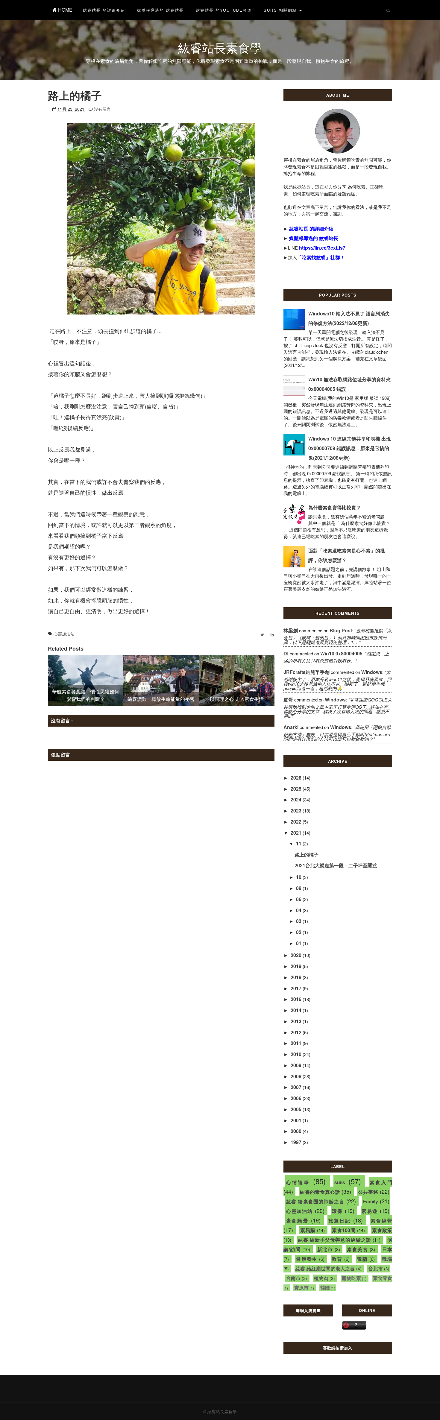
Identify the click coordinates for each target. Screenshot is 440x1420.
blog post (341, 630)
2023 (297, 810)
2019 (297, 966)
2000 (297, 1131)
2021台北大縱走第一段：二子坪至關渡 (336, 865)
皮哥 (288, 699)
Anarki (290, 727)
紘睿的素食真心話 (320, 1191)
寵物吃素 (351, 1278)
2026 (297, 777)
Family (370, 1201)
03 (299, 921)
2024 (297, 799)
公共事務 (368, 1191)
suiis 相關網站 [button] (281, 10)
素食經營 (381, 1220)
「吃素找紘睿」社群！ (321, 257)
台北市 (375, 1268)
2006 (297, 1098)
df (286, 653)
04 (299, 910)
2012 (297, 1032)
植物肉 (321, 1278)
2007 (297, 1087)
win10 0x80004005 (341, 653)
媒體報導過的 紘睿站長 (160, 10)
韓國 (325, 1287)
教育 (337, 1258)
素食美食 (357, 1249)
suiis (339, 1182)
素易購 (307, 1230)
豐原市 (301, 1287)
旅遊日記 (339, 1220)
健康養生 (307, 1258)
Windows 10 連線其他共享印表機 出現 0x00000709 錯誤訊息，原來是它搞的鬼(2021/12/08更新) (349, 448)
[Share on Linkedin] (272, 634)
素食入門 (381, 1182)
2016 (297, 999)
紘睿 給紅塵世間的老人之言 (325, 1268)
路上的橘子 (306, 854)
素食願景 (297, 1220)
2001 (297, 1120)
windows (371, 672)
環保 (337, 1211)
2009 (297, 1065)
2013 (297, 1021)
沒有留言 (102, 109)
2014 (297, 1010)
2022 (297, 821)
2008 (297, 1076)
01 (299, 943)
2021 (297, 832)
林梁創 (290, 630)
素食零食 (382, 1278)
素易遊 (370, 1211)
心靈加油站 (64, 634)
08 (299, 888)
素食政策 (382, 1230)
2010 (297, 1054)
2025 (297, 788)
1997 (297, 1142)
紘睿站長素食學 (220, 47)
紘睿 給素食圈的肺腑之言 (315, 1201)
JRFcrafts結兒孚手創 (306, 672)
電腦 (362, 1258)
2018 (297, 977)
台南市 (293, 1278)
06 (299, 899)
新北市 (325, 1249)
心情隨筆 (298, 1182)
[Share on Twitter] (262, 634)
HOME (64, 9)
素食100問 (344, 1230)
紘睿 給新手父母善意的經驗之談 (334, 1239)
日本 (387, 1249)
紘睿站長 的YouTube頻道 (224, 10)
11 (299, 843)
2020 (297, 955)
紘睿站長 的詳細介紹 (104, 10)
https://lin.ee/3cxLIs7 (322, 247)
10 (299, 877)
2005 (297, 1109)
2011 (297, 1043)
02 (299, 932)
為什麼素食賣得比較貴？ (334, 507)
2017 (297, 988)
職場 (387, 1258)
